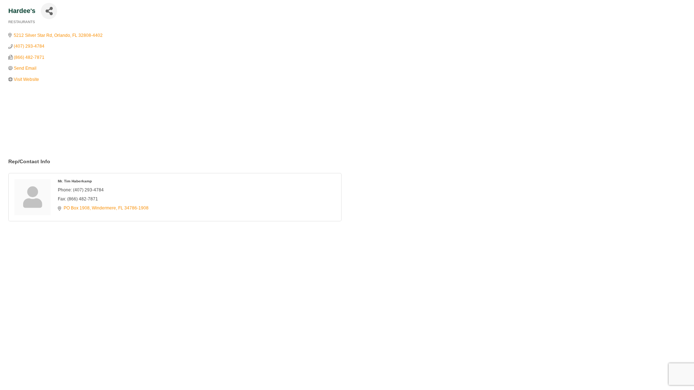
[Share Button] (49, 11)
